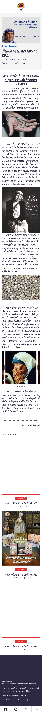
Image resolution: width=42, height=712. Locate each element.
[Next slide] (38, 124)
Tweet (16, 63)
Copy (25, 63)
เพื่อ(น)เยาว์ (21, 498)
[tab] (20, 138)
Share (7, 63)
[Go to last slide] (3, 124)
